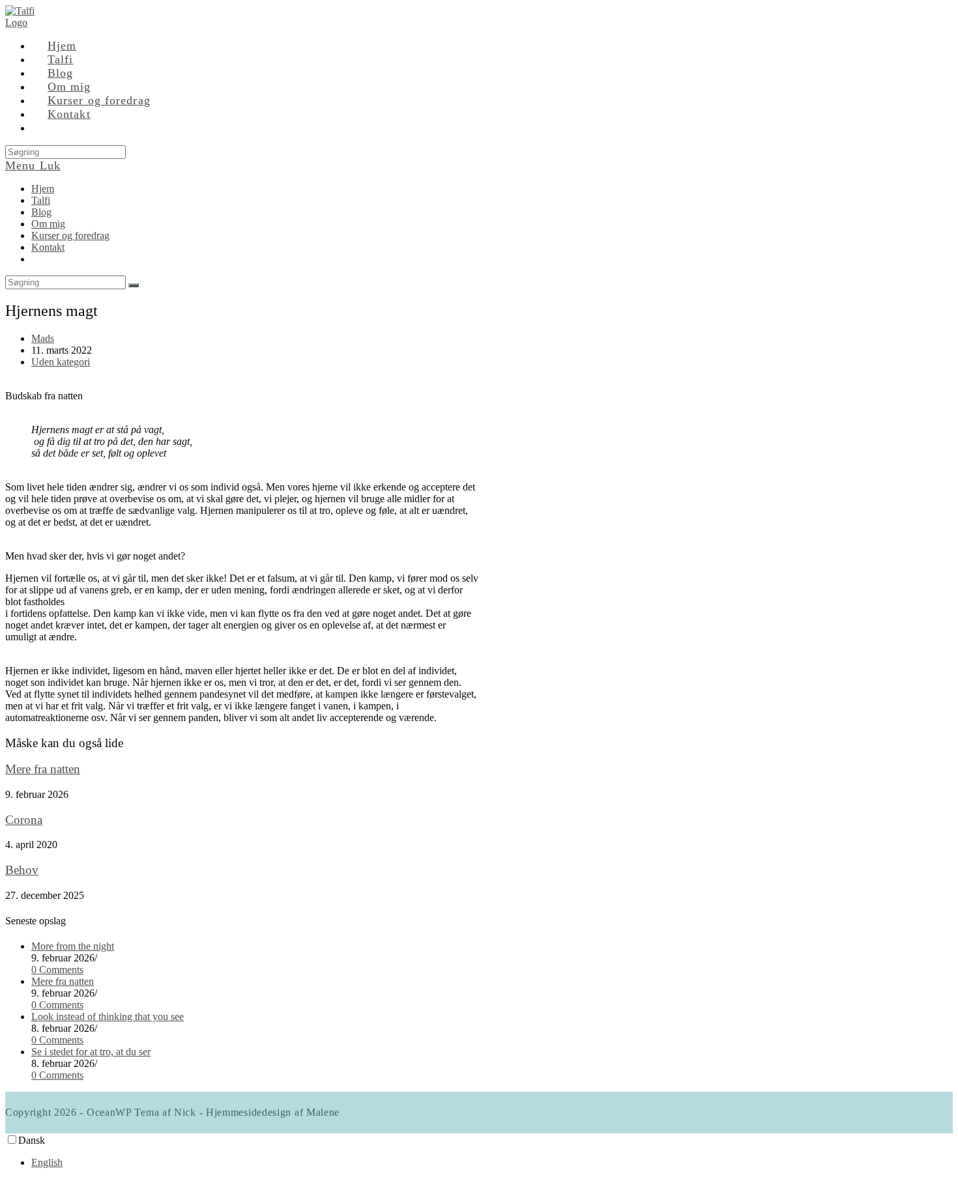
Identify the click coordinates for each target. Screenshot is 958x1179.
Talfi (40, 200)
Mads (42, 338)
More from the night (72, 946)
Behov (21, 870)
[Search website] (47, 127)
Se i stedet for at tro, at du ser (91, 1051)
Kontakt (48, 247)
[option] (492, 1163)
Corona (23, 820)
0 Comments (57, 969)
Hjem (42, 188)
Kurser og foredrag (70, 235)
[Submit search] (133, 285)
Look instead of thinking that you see (107, 1016)
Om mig (48, 223)
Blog (41, 212)
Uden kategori (60, 361)
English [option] (47, 1162)
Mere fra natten (42, 769)
